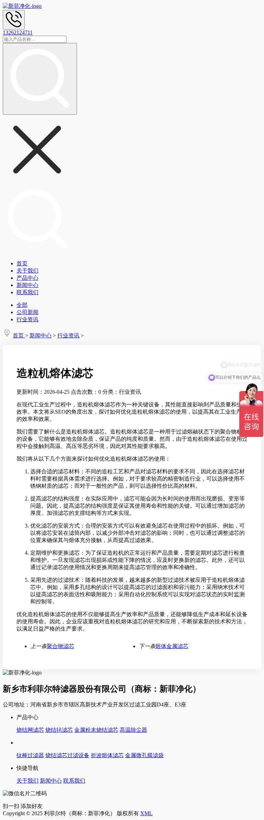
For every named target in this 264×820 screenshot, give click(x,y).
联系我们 (27, 292)
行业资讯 (27, 319)
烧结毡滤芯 (59, 730)
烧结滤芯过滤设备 (67, 755)
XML (146, 813)
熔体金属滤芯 (171, 646)
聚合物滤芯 (60, 646)
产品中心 (27, 278)
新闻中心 (27, 285)
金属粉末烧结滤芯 (96, 730)
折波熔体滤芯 (107, 755)
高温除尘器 (133, 730)
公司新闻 (27, 312)
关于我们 (27, 271)
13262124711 (18, 32)
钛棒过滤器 (30, 755)
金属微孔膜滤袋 (144, 755)
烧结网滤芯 (30, 730)
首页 (22, 263)
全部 (22, 305)
